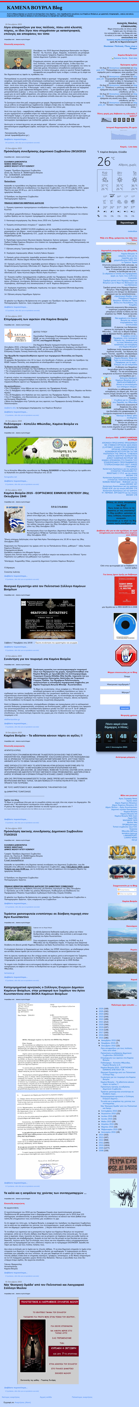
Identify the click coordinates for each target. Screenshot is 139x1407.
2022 (101, 1019)
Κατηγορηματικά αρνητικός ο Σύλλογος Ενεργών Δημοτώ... (117, 1097)
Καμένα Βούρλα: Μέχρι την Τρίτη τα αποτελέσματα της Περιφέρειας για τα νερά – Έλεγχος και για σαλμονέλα (125, 361)
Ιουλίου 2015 (107, 1116)
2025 (101, 1011)
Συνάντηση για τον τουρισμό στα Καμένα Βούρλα (37, 658)
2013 (101, 1137)
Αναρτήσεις (124, 890)
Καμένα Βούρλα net (129, 814)
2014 (101, 1135)
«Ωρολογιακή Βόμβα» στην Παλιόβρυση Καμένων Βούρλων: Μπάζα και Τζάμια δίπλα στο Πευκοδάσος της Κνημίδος (125, 300)
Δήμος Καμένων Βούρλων (126, 803)
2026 (101, 1008)
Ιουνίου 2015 (107, 1119)
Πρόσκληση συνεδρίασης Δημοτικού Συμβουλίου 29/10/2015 (45, 151)
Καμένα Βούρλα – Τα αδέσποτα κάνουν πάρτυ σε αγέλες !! (43, 735)
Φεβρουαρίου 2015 (109, 1129)
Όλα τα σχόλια (125, 894)
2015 (101, 1038)
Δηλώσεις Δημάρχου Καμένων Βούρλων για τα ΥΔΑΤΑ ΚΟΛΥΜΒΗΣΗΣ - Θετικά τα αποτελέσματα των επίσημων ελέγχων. (126, 382)
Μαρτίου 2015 (107, 1127)
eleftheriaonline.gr (12, 719)
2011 (101, 1143)
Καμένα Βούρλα (130, 811)
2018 (101, 1030)
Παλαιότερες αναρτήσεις (82, 1397)
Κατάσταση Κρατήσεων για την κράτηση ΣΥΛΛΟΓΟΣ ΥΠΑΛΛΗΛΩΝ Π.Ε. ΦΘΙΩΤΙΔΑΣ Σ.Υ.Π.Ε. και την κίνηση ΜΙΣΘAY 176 (120, 472)
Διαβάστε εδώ (10, 408)
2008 (101, 1150)
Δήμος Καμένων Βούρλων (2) (124, 805)
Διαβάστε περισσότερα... (16, 139)
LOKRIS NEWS (130, 837)
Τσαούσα (133, 829)
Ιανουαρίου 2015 (108, 1132)
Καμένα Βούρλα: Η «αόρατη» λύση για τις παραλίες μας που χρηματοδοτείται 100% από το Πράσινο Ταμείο (125, 258)
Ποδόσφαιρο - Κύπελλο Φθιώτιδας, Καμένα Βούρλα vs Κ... (116, 1064)
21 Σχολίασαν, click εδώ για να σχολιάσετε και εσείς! (22, 1186)
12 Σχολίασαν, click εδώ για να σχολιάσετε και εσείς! (22, 310)
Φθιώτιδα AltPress (129, 831)
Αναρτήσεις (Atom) (23, 1402)
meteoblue (132, 231)
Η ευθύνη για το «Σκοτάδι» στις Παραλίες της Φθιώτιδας (125, 401)
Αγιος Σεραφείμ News (128, 798)
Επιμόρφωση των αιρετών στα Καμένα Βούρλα (36, 319)
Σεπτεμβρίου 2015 (109, 1111)
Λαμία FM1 (132, 818)
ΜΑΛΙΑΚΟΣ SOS (130, 820)
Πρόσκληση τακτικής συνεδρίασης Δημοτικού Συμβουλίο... (115, 1088)
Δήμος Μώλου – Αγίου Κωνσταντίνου (121, 807)
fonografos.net (10, 477)
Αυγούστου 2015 (108, 1113)
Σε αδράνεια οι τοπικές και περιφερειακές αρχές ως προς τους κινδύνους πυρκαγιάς (120, 275)
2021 (101, 1022)
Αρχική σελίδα (46, 1397)
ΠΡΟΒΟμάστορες (129, 824)
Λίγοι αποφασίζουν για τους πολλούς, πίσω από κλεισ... (117, 1049)
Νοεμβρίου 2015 (108, 1043)
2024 (101, 1014)
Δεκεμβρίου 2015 (108, 1040)
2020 (101, 1024)
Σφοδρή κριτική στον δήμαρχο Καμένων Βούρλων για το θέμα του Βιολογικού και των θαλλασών (120, 282)
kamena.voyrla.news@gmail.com (122, 40)
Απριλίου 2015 (107, 1124)
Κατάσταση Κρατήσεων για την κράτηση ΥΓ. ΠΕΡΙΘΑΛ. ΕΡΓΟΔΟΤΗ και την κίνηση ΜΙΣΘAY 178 (119, 492)
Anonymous (114, 68)
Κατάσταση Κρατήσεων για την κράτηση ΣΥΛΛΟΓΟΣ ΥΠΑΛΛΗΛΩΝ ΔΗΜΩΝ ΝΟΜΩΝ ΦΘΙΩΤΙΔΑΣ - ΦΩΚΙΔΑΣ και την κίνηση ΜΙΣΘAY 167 (120, 480)
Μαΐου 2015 (106, 1121)
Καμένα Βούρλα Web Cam (126, 816)
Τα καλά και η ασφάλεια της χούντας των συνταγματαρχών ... (45, 1192)
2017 (101, 1032)
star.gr (134, 840)
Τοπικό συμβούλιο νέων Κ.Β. (125, 827)
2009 (101, 1148)
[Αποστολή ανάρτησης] (40, 142)
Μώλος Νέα (132, 822)
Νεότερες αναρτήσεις (11, 1397)
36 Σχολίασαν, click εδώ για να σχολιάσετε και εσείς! (22, 142)
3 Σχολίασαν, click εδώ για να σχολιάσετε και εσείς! (22, 415)
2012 (101, 1140)
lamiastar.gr (9, 973)
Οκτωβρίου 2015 (108, 1046)
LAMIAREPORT (130, 835)
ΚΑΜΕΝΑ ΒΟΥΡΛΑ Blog (34, 7)
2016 (101, 1035)
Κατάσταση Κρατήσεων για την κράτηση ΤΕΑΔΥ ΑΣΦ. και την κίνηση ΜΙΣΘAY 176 (119, 487)
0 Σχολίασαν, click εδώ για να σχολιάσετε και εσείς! (22, 484)
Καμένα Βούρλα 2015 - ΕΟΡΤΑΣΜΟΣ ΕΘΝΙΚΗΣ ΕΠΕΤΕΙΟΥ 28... (116, 1068)
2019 (101, 1027)
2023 (101, 1016)
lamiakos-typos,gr (129, 833)
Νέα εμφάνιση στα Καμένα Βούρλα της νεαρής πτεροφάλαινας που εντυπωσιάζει (126, 321)
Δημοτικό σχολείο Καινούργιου (124, 809)
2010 (101, 1145)
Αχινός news (132, 801)
